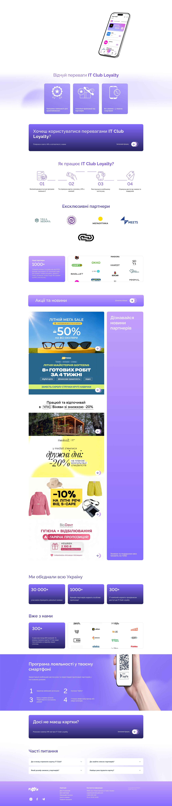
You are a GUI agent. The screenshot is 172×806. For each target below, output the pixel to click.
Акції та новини (65, 797)
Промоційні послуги (66, 795)
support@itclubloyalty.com (95, 793)
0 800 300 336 (91, 795)
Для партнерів (79, 4)
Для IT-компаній (91, 4)
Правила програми (66, 799)
